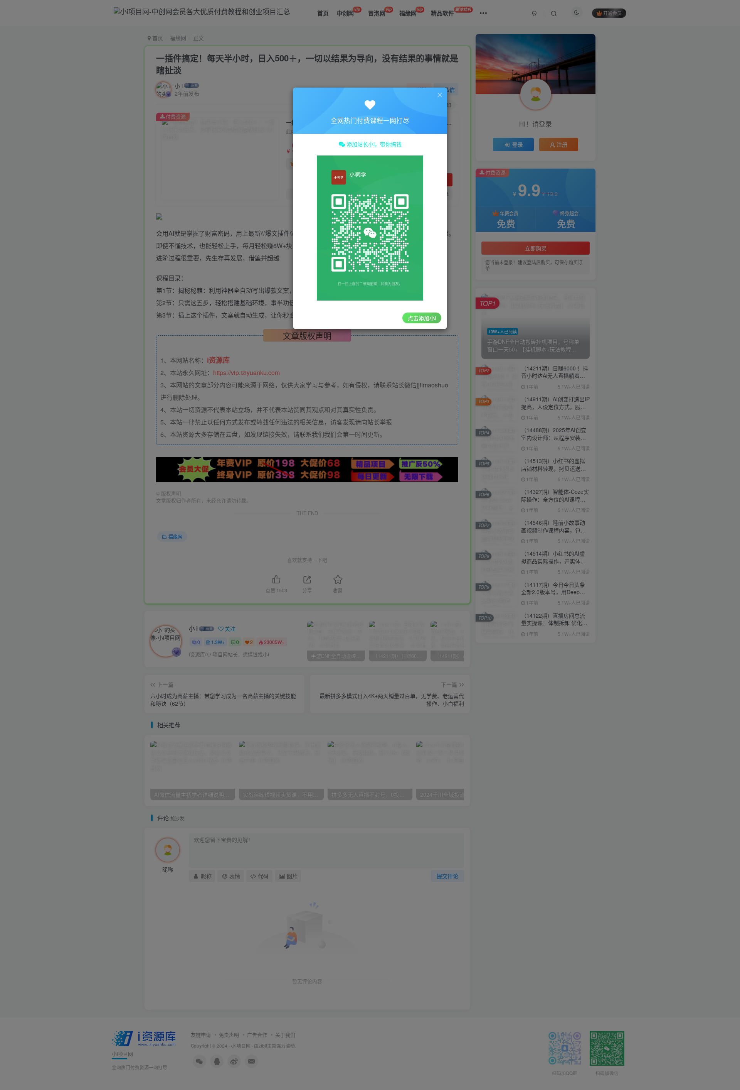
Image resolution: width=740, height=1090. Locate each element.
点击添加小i (422, 318)
